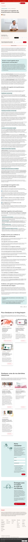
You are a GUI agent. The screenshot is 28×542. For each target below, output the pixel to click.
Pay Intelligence (3, 529)
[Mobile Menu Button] (26, 3)
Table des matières (13, 45)
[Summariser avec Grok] (26, 37)
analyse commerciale (5, 150)
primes (24, 134)
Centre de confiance (23, 523)
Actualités (13, 521)
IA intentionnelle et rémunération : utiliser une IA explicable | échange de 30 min (7, 420)
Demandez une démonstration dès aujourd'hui (19, 504)
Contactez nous (23, 3)
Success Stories (8, 521)
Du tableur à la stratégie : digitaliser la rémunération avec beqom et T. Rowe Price (7, 391)
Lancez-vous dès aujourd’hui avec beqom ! (13, 302)
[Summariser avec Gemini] (24, 37)
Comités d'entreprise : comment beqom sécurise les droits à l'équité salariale (7, 354)
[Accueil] (3, 3)
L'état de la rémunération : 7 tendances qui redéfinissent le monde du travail (21, 391)
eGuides (18, 524)
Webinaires (18, 525)
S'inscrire (24, 42)
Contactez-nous (24, 526)
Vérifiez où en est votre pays (8, 340)
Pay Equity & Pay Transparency (3, 524)
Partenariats (23, 525)
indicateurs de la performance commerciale (17, 220)
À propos (23, 521)
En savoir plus (23, 340)
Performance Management (2, 526)
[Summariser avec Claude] (23, 37)
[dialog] (14, 540)
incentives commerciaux (5, 134)
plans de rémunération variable (14, 75)
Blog (17, 521)
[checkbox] (19, 468)
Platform (2, 530)
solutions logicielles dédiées (10, 79)
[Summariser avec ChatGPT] (19, 37)
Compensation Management (3, 522)
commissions (21, 134)
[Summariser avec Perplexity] (21, 37)
